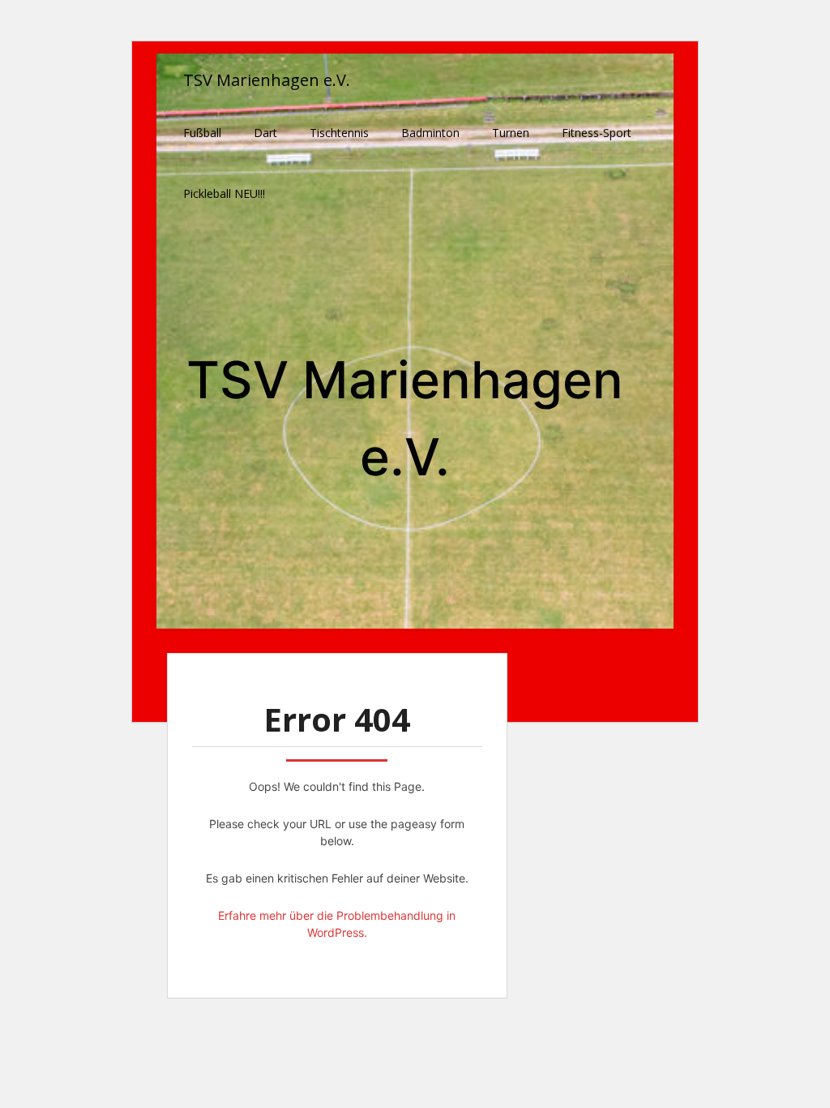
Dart (265, 132)
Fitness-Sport (596, 132)
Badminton (430, 132)
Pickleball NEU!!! (224, 193)
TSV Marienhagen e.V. (266, 80)
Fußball (202, 132)
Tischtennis (339, 132)
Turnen (510, 132)
